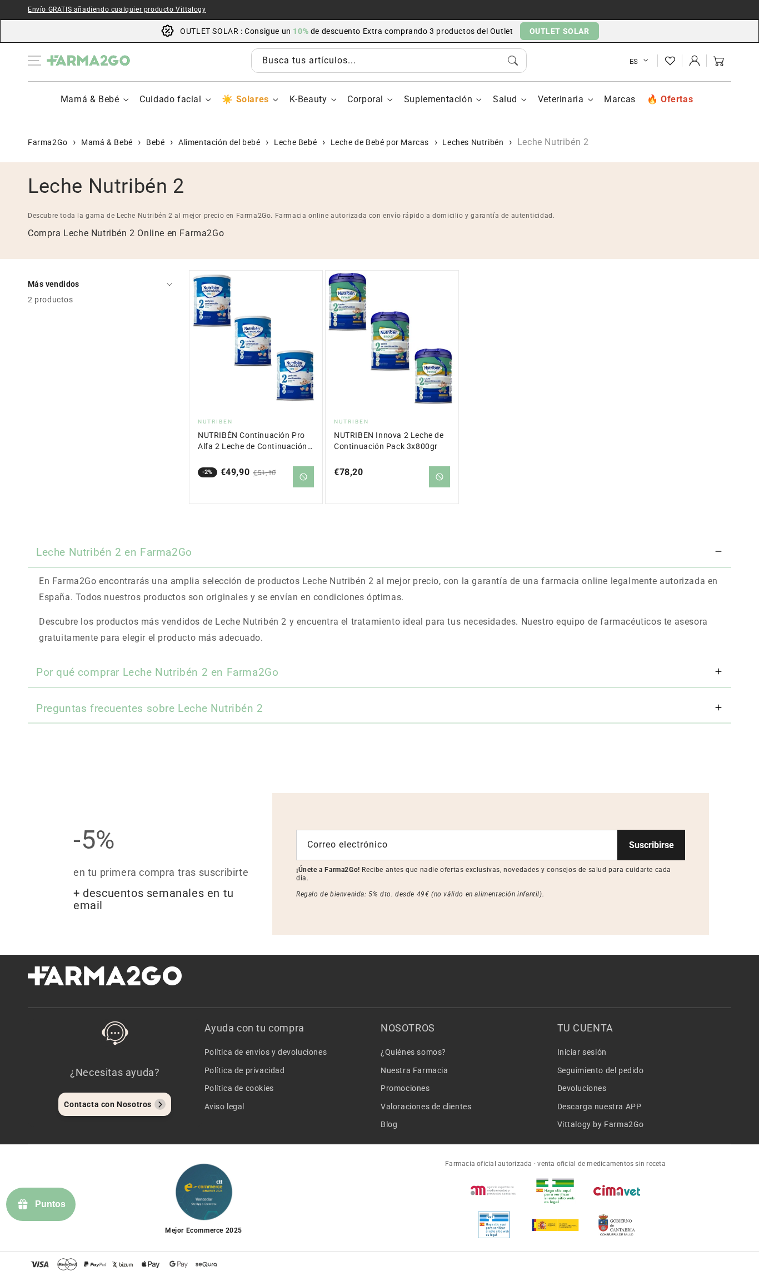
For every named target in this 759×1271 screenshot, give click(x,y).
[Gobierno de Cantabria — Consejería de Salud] (616, 1225)
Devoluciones (582, 1088)
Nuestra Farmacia (414, 1070)
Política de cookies (239, 1088)
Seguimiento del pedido (600, 1070)
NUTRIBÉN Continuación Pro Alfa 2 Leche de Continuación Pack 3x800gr (252, 441)
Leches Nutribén (472, 142)
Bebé (155, 142)
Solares (252, 99)
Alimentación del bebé (219, 142)
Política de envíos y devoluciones (265, 1052)
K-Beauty (308, 99)
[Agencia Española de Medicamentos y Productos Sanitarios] (494, 1190)
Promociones (405, 1088)
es (634, 61)
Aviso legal (224, 1106)
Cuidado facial (170, 99)
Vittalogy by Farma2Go (601, 1124)
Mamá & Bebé (90, 99)
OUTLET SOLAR (560, 31)
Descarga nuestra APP (599, 1106)
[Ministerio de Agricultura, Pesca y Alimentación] (555, 1225)
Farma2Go (48, 142)
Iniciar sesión (582, 1052)
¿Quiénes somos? (413, 1052)
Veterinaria (561, 99)
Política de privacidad (244, 1070)
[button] (719, 60)
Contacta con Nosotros (108, 1104)
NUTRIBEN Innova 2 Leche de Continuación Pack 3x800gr (389, 441)
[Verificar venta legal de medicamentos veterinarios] (494, 1225)
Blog (389, 1124)
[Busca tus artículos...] (513, 60)
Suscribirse (651, 845)
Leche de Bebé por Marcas (380, 142)
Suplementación (438, 99)
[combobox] (389, 60)
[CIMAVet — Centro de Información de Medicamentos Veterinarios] (616, 1190)
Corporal (365, 99)
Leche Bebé (295, 142)
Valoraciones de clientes (426, 1106)
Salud (505, 99)
